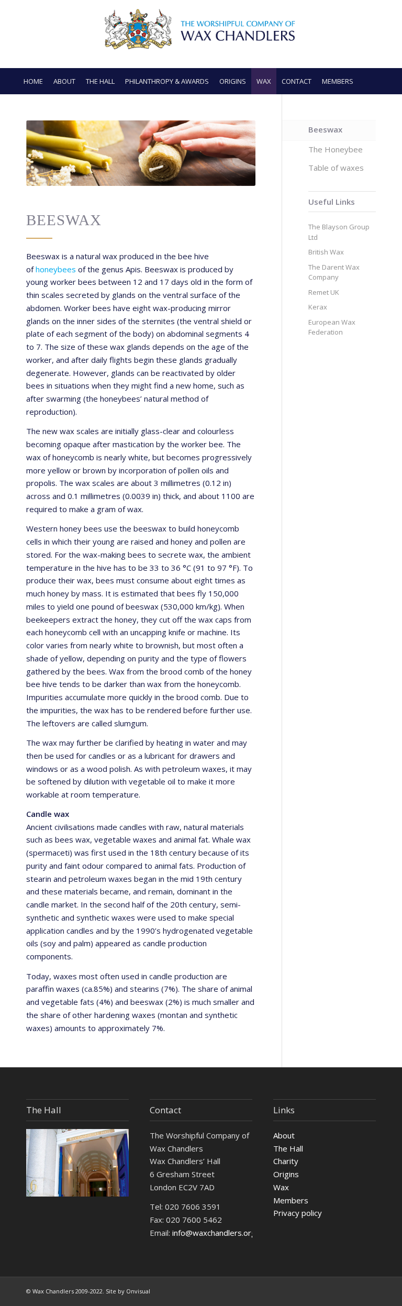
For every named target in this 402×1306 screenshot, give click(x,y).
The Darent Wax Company (334, 272)
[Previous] (49, 153)
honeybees (56, 269)
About (284, 1135)
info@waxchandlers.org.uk (218, 1232)
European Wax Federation (331, 327)
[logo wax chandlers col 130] (201, 34)
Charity (285, 1161)
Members (290, 1200)
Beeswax (325, 129)
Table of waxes (336, 167)
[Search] (380, 81)
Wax (281, 1187)
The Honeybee (335, 149)
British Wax (326, 252)
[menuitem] (33, 81)
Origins (286, 1174)
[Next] (232, 153)
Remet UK (323, 292)
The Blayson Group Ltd (339, 232)
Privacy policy (297, 1213)
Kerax (317, 307)
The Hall (288, 1148)
